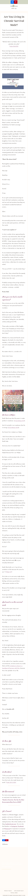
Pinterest (7, 828)
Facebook (21, 826)
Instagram (14, 826)
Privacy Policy (8, 890)
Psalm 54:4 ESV (14, 46)
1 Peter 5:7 (9, 572)
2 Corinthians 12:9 (19, 420)
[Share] (3, 840)
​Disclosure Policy (19, 890)
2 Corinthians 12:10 (13, 427)
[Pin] (6, 840)
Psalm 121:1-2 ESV (11, 782)
